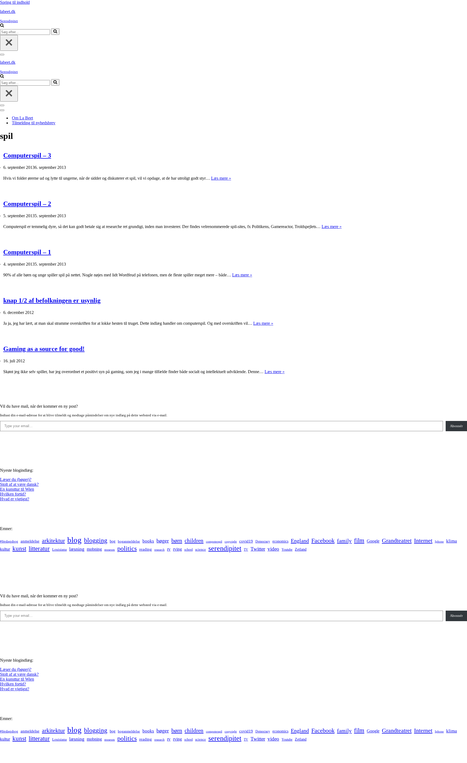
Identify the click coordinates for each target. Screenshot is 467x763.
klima (451, 541)
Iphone (439, 541)
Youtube (287, 549)
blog (74, 540)
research (159, 549)
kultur (5, 549)
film (359, 540)
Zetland (300, 549)
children (194, 541)
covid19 (246, 541)
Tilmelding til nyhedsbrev (33, 123)
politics (127, 548)
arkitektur (53, 540)
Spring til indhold (15, 2)
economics (280, 541)
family (344, 541)
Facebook (323, 540)
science (200, 549)
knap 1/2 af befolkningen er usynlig (52, 300)
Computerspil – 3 (27, 155)
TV (246, 549)
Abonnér (456, 426)
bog (112, 541)
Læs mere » (221, 178)
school (188, 549)
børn (176, 540)
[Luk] (9, 43)
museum (109, 549)
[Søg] (2, 26)
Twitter (258, 549)
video (273, 549)
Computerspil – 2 (27, 203)
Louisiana (59, 549)
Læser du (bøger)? (15, 479)
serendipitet (224, 548)
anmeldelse (30, 541)
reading (145, 549)
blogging (95, 540)
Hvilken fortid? (13, 494)
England (300, 541)
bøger (162, 541)
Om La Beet (22, 118)
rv (169, 549)
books (148, 541)
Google (373, 541)
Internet (423, 540)
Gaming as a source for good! (44, 348)
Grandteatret (397, 540)
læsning (76, 549)
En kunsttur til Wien (17, 489)
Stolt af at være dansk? (19, 484)
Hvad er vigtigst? (14, 499)
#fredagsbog (9, 541)
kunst (19, 548)
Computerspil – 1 (27, 252)
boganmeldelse (129, 541)
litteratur (39, 548)
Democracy (262, 541)
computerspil (214, 541)
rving (177, 549)
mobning (94, 549)
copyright (231, 541)
